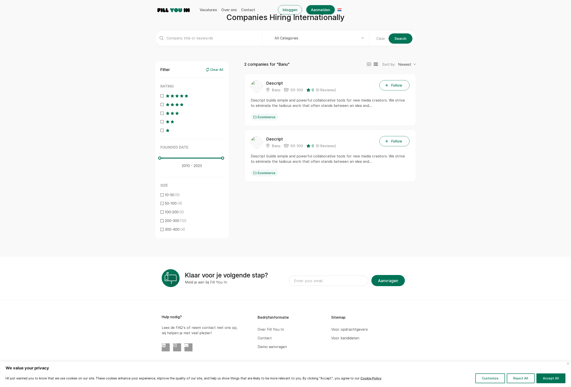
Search (400, 38)
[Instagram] (177, 347)
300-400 (175, 229)
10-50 (172, 195)
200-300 (175, 220)
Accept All (551, 378)
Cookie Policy (370, 378)
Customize (490, 378)
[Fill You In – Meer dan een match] (173, 9)
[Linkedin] (166, 347)
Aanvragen (388, 281)
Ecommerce (266, 117)
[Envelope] (188, 347)
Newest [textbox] (404, 64)
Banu (275, 90)
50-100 (173, 203)
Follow (396, 85)
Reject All (520, 378)
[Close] (568, 364)
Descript (274, 83)
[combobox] (319, 38)
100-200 (174, 212)
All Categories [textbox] (286, 38)
